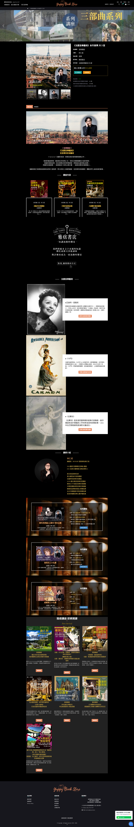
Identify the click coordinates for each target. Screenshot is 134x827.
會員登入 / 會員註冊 (109, 4)
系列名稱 (75, 63)
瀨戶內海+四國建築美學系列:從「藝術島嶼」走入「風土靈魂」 (39, 751)
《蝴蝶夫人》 (78, 562)
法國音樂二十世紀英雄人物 (82, 513)
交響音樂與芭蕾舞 (80, 517)
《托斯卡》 (78, 553)
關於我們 (29, 799)
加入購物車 (78, 72)
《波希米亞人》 (79, 558)
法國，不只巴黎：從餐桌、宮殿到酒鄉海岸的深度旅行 (67, 653)
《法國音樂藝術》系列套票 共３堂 (36, 8)
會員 (118, 2)
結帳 (129, 2)
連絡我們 (29, 801)
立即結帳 (87, 72)
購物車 (125, 2)
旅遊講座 (39, 652)
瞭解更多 (39, 670)
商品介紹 (29, 106)
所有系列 (36, 106)
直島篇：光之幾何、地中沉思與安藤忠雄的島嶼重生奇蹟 (39, 757)
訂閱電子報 (57, 807)
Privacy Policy (30, 803)
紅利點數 (56, 803)
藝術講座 (95, 702)
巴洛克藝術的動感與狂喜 (39, 706)
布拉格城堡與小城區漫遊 (67, 706)
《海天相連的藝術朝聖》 (39, 753)
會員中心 (56, 805)
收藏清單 (56, 801)
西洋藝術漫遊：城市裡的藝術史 (39, 702)
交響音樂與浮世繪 (80, 521)
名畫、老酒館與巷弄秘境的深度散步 (95, 657)
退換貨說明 (64, 818)
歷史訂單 (56, 799)
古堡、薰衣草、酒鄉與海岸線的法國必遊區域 (67, 659)
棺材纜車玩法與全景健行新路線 (39, 657)
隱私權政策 (70, 818)
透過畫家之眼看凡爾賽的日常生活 (94, 706)
